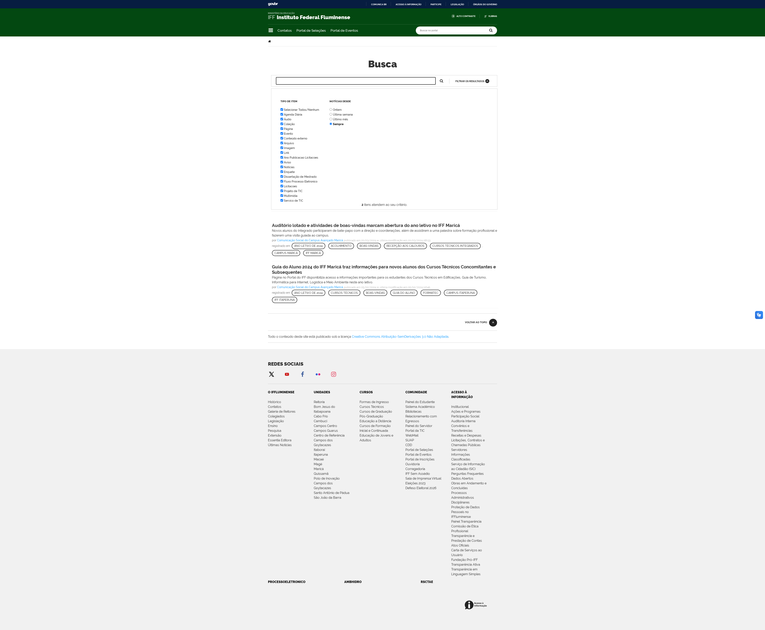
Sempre (338, 124)
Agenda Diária (293, 114)
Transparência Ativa (465, 564)
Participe (436, 4)
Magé (318, 464)
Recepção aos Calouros (405, 245)
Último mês (340, 119)
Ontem (337, 109)
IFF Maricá (313, 253)
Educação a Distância (375, 421)
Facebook (302, 374)
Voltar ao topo (476, 322)
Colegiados (276, 416)
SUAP (409, 440)
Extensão (274, 435)
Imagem (289, 148)
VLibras (492, 16)
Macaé (319, 459)
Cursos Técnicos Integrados (455, 245)
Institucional (460, 407)
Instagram (333, 374)
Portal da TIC (415, 431)
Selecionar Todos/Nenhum (301, 109)
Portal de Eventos (344, 30)
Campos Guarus (326, 431)
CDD (408, 445)
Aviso (287, 162)
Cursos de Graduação (376, 411)
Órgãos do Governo (485, 4)
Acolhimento (341, 245)
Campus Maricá (286, 253)
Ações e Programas (466, 411)
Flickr (318, 374)
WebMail (411, 435)
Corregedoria (415, 469)
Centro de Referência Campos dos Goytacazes (329, 440)
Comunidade (416, 392)
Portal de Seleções (311, 30)
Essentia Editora (279, 440)
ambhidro (353, 582)
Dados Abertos (462, 478)
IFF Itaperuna (285, 299)
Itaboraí (319, 450)
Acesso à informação (408, 4)
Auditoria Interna (463, 421)
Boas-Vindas (369, 245)
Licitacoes (290, 186)
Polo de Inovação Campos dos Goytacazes (327, 483)
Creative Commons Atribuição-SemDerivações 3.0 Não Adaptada (400, 337)
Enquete (289, 172)
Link (286, 152)
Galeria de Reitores (281, 411)
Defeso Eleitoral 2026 (420, 488)
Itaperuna (321, 454)
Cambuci (320, 421)
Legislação (457, 4)
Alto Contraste (466, 16)
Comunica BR (378, 4)
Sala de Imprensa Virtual (423, 478)
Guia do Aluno (404, 292)
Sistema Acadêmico (420, 407)
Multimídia (290, 195)
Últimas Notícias (280, 445)
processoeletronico (286, 582)
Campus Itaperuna (460, 292)
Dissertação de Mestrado (300, 176)
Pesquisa (274, 431)
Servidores (459, 450)
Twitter (271, 374)
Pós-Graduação (371, 416)
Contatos (285, 30)
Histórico (274, 402)
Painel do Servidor (418, 426)
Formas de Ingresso (374, 402)
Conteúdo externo (295, 138)
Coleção (289, 124)
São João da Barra (327, 497)
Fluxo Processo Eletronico (300, 181)
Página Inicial (270, 41)
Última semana (343, 114)
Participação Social (465, 416)
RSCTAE (427, 582)
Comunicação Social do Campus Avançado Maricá (310, 240)
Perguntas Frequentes (467, 474)
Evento (288, 133)
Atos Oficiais (460, 545)
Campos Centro (325, 426)
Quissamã (321, 474)
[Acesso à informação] (476, 605)
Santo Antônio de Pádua (331, 493)
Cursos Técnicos (344, 292)
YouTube (286, 374)
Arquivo (289, 143)
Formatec (430, 292)
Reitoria (319, 402)
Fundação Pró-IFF (464, 560)
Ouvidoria (412, 464)
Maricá (319, 469)
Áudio (287, 119)
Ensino (273, 426)
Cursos (366, 392)
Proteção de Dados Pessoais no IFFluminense (465, 512)
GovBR (273, 4)
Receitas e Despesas (466, 435)
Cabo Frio (321, 416)
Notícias (289, 167)
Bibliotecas (413, 411)
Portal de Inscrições (419, 459)
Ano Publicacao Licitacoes (301, 157)
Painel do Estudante (420, 402)
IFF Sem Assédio (417, 474)
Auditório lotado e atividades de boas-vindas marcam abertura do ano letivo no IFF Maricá (366, 225)
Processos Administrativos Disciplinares (462, 497)
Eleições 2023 (415, 483)
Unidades (322, 392)
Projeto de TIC (293, 191)
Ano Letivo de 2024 (308, 245)
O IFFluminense (281, 392)
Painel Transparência (466, 521)
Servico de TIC (293, 200)
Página (288, 129)
